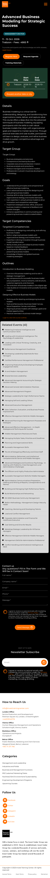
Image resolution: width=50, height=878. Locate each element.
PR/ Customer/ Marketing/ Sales (14, 773)
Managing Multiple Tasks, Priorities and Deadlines (24, 438)
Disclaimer (44, 874)
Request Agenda (30, 56)
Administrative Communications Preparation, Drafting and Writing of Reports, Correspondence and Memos (24, 482)
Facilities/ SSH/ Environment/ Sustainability (19, 777)
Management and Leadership (14, 763)
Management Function (14, 34)
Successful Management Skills (17, 447)
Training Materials (13, 63)
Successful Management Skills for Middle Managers (25, 476)
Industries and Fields (10, 766)
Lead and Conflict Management (17, 514)
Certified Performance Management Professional (24, 360)
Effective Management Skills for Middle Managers (24, 416)
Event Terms (20, 874)
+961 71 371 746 (8, 746)
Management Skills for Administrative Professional (25, 540)
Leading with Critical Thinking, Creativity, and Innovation (22, 344)
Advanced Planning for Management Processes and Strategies (24, 422)
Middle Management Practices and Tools (21, 434)
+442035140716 (8, 719)
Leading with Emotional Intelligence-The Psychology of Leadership (20, 337)
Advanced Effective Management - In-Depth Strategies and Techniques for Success (21, 428)
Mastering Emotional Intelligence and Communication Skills (19, 331)
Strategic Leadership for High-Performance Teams (24, 396)
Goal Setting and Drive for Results (18, 525)
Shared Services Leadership (16, 376)
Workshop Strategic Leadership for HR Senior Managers (21, 530)
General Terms (6, 874)
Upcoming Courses (9, 783)
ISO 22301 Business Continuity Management (22, 498)
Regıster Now (11, 56)
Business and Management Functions (17, 770)
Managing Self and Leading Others (19, 400)
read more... (7, 50)
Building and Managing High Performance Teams (24, 489)
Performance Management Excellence (20, 349)
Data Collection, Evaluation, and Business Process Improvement (23, 411)
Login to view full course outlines (15, 318)
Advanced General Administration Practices (22, 387)
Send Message (23, 627)
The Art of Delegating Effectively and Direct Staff (24, 452)
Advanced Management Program (18, 391)
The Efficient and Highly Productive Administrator (24, 471)
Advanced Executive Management (18, 405)
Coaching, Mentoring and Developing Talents (23, 509)
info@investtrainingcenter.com (15, 708)
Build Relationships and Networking (19, 493)
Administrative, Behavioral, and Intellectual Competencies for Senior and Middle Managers (21, 457)
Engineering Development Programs (17, 780)
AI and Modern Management (16, 371)
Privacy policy (32, 874)
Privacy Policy (33, 613)
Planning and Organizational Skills (19, 443)
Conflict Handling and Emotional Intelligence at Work (23, 546)
